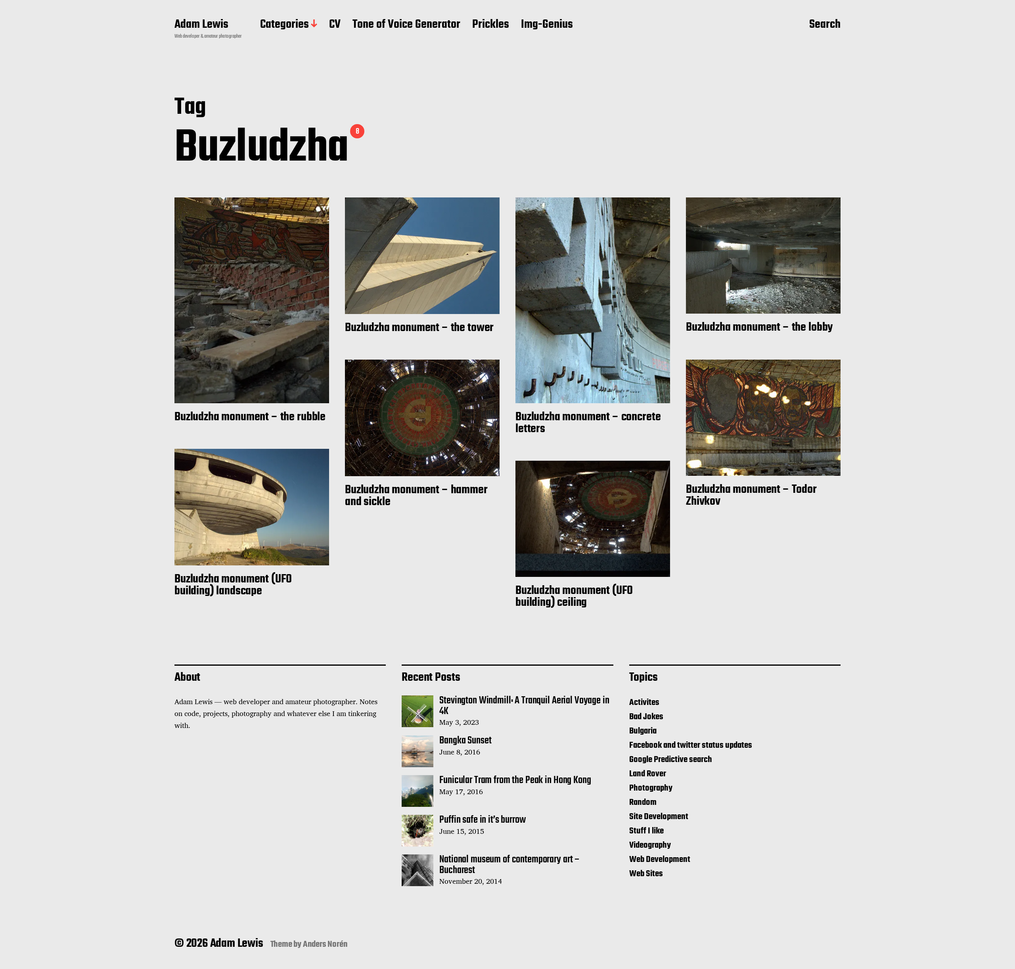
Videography (650, 845)
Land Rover (647, 774)
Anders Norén (325, 944)
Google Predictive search (670, 759)
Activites (644, 702)
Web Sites (646, 874)
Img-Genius (547, 25)
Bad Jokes (646, 717)
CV (335, 25)
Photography (650, 788)
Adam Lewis (201, 25)
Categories (284, 25)
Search (825, 25)
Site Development (658, 816)
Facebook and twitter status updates (690, 745)
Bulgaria (643, 731)
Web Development (659, 859)
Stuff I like (646, 831)
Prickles (490, 25)
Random (643, 802)
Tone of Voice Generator (406, 25)
